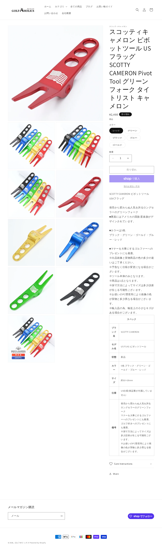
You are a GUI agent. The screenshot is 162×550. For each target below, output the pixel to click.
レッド (117, 131)
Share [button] (116, 473)
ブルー (134, 138)
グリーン (133, 131)
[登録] (61, 516)
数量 (111, 152)
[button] (60, 6)
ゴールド (118, 145)
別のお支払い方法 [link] (132, 186)
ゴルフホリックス (22, 543)
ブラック (118, 138)
